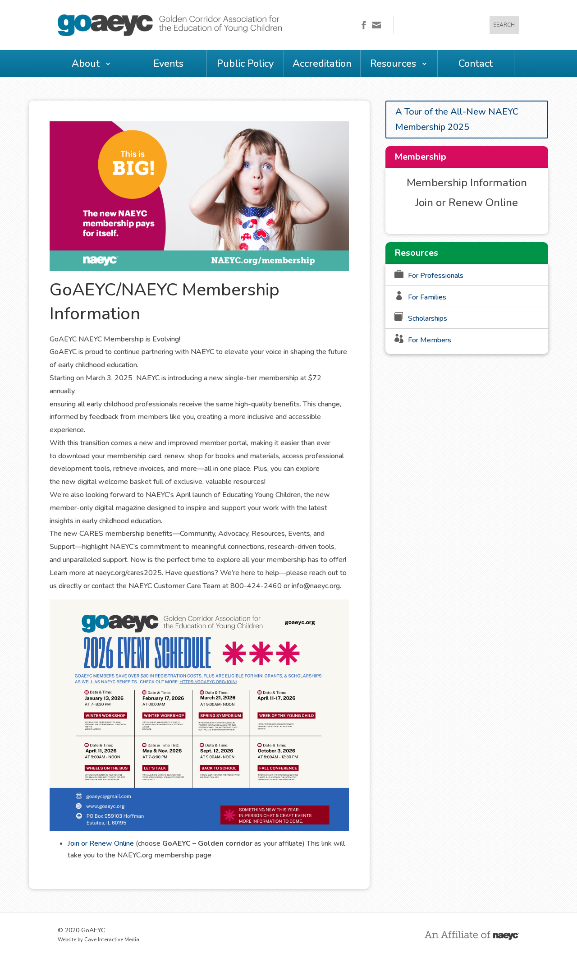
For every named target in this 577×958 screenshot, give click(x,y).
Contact (475, 63)
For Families (427, 297)
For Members (429, 340)
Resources (393, 63)
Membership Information (467, 182)
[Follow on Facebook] (364, 25)
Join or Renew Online (101, 843)
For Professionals (435, 276)
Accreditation (322, 63)
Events (168, 63)
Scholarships (427, 318)
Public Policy (245, 63)
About (86, 63)
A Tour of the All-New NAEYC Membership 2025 (456, 119)
